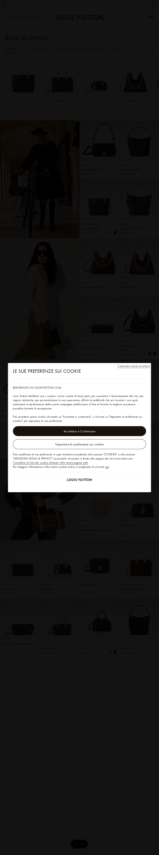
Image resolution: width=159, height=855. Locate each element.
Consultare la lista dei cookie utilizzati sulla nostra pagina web (50, 462)
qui (107, 467)
